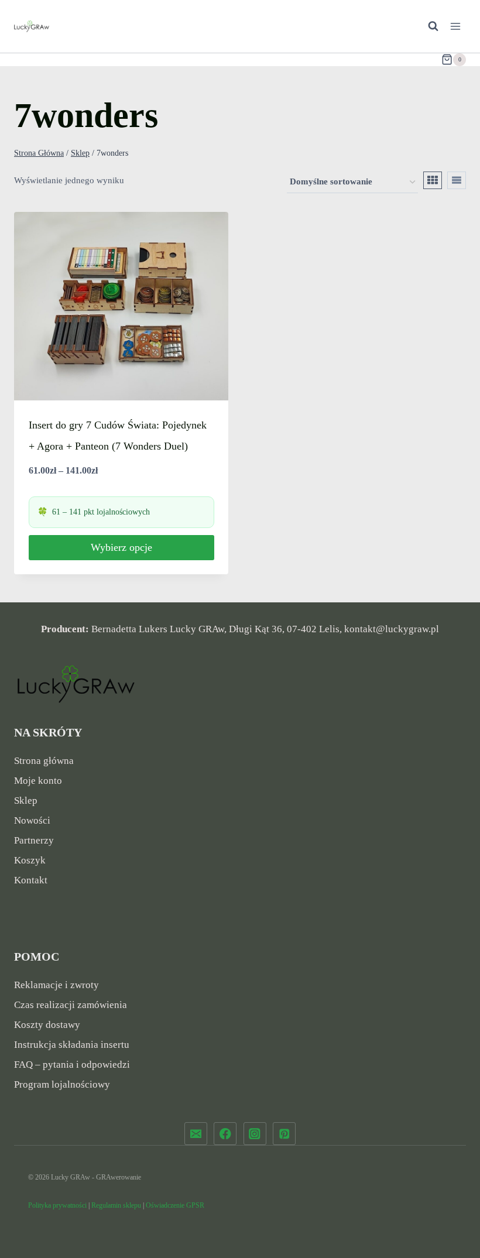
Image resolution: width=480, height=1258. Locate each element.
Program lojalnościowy (62, 1084)
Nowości (32, 820)
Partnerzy (34, 840)
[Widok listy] (456, 180)
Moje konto (38, 780)
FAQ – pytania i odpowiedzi (72, 1064)
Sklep (25, 800)
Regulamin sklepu (116, 1205)
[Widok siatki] (432, 180)
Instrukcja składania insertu (71, 1044)
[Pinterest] (284, 1133)
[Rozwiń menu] (455, 26)
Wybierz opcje (121, 547)
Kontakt (30, 880)
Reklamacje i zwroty (56, 984)
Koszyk (30, 860)
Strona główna (44, 760)
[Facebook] (225, 1133)
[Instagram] (255, 1133)
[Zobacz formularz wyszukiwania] (427, 26)
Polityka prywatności (57, 1205)
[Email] (195, 1133)
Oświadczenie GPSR (175, 1205)
